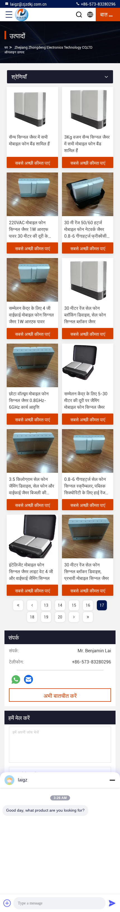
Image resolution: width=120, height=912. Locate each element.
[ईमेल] (28, 679)
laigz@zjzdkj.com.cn (28, 4)
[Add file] (7, 903)
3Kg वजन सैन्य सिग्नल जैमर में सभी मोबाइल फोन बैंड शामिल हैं (87, 143)
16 (88, 605)
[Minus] (112, 780)
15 (74, 605)
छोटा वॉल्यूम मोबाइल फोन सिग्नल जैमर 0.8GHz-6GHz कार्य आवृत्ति (29, 400)
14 (60, 605)
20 (60, 617)
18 (32, 617)
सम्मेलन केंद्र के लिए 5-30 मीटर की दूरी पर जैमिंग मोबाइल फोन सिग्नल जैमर (85, 400)
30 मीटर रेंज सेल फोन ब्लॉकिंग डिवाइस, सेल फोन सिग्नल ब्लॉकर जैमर (85, 315)
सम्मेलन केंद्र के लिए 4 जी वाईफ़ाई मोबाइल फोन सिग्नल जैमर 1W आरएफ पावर (31, 315)
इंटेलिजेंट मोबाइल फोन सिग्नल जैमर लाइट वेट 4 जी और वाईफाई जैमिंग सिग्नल (31, 571)
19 (46, 617)
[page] (18, 605)
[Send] (112, 903)
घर (6, 47)
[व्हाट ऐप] (15, 679)
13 (46, 605)
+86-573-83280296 (98, 4)
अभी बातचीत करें (60, 695)
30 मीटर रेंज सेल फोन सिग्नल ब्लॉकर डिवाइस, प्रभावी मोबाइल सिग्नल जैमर (86, 571)
